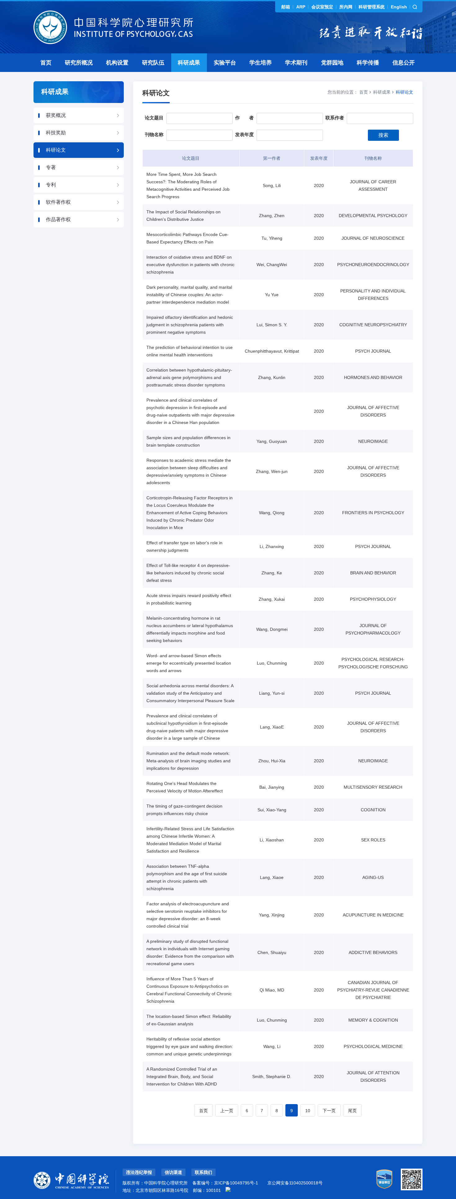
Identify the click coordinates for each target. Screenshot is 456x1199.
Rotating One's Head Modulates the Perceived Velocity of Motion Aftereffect (184, 787)
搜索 (383, 135)
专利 (51, 184)
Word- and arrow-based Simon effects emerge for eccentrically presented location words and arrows (188, 663)
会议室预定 (322, 6)
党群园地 (332, 63)
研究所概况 (79, 63)
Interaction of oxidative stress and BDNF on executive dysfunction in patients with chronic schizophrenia (190, 264)
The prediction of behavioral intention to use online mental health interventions (189, 351)
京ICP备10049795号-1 (236, 1182)
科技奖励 (56, 132)
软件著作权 (58, 202)
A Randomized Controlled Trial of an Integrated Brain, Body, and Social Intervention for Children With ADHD (181, 1076)
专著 (51, 167)
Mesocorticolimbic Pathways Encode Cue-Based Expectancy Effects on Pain (187, 238)
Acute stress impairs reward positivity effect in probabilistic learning (188, 599)
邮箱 (285, 6)
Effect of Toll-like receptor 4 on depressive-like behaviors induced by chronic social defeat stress (188, 573)
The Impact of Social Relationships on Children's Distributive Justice (183, 215)
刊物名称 (154, 134)
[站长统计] (228, 1189)
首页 (45, 63)
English (399, 6)
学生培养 (260, 63)
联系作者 (334, 117)
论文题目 (154, 117)
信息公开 (403, 63)
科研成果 (189, 63)
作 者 (244, 117)
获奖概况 (56, 115)
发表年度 (244, 134)
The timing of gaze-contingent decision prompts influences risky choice (184, 810)
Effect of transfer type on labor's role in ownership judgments (184, 546)
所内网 (345, 6)
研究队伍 (153, 63)
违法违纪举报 (139, 1172)
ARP (300, 6)
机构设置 (117, 63)
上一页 (226, 1110)
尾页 (352, 1110)
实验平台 (225, 63)
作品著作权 (58, 219)
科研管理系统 (372, 6)
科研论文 (56, 150)
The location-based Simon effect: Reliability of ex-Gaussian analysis (188, 1020)
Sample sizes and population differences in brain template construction (188, 441)
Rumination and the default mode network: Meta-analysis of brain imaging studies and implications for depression (188, 761)
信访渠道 (173, 1172)
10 (307, 1110)
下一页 (329, 1110)
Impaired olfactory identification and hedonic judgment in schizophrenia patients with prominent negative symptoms (189, 325)
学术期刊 (296, 63)
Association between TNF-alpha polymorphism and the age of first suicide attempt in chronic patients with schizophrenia (186, 877)
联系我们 (203, 1172)
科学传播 (368, 63)
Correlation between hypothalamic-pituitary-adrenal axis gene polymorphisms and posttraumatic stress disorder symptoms (189, 377)
